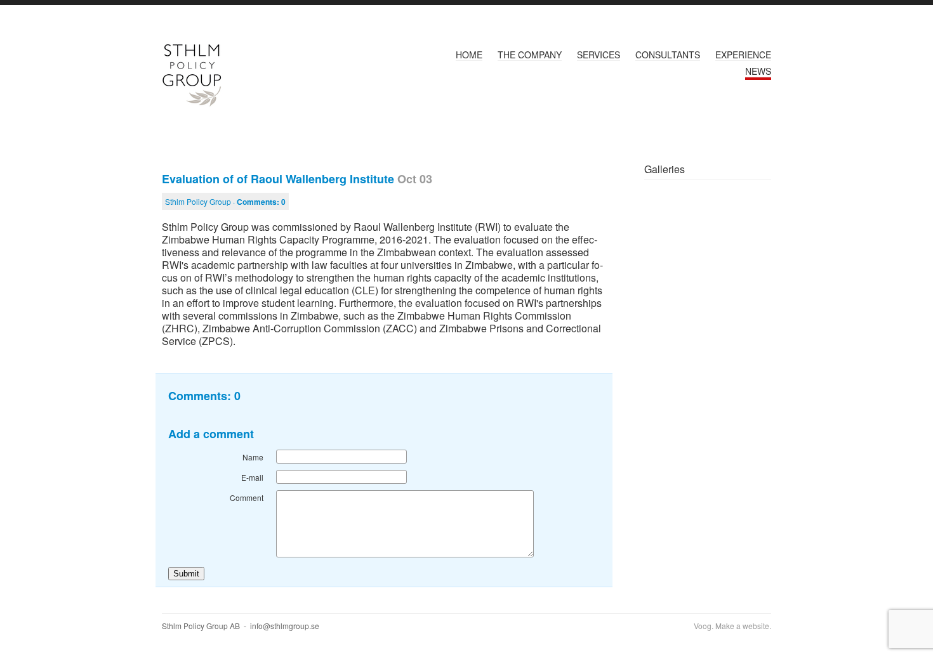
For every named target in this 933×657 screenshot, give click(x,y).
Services (598, 54)
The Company (530, 54)
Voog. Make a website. (732, 625)
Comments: (261, 201)
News (758, 71)
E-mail (252, 477)
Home (469, 54)
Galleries (664, 169)
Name (252, 457)
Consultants (667, 54)
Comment (246, 497)
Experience (743, 54)
